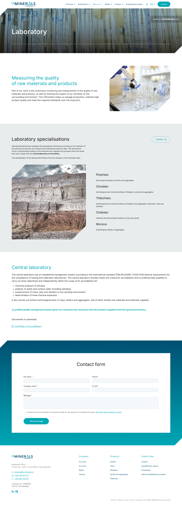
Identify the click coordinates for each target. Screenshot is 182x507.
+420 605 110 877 (21, 479)
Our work (82, 466)
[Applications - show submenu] (89, 4)
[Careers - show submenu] (122, 4)
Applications (83, 4)
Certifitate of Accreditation (28, 326)
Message (27, 395)
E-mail (94, 386)
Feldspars (114, 470)
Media (107, 4)
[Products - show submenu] (74, 4)
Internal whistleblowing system (153, 474)
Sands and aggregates (119, 474)
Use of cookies (136, 500)
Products (69, 4)
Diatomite (114, 478)
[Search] (147, 4)
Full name (27, 377)
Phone (94, 377)
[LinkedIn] (13, 491)
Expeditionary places (134, 4)
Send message (36, 421)
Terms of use (123, 500)
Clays (112, 466)
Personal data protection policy (108, 412)
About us (96, 4)
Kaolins (113, 462)
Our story (82, 462)
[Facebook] (17, 491)
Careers (118, 4)
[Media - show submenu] (111, 4)
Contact (164, 4)
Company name (30, 386)
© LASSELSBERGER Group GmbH (156, 500)
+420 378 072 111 (21, 475)
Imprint (114, 500)
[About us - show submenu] (101, 4)
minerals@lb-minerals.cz (24, 472)
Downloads (145, 470)
